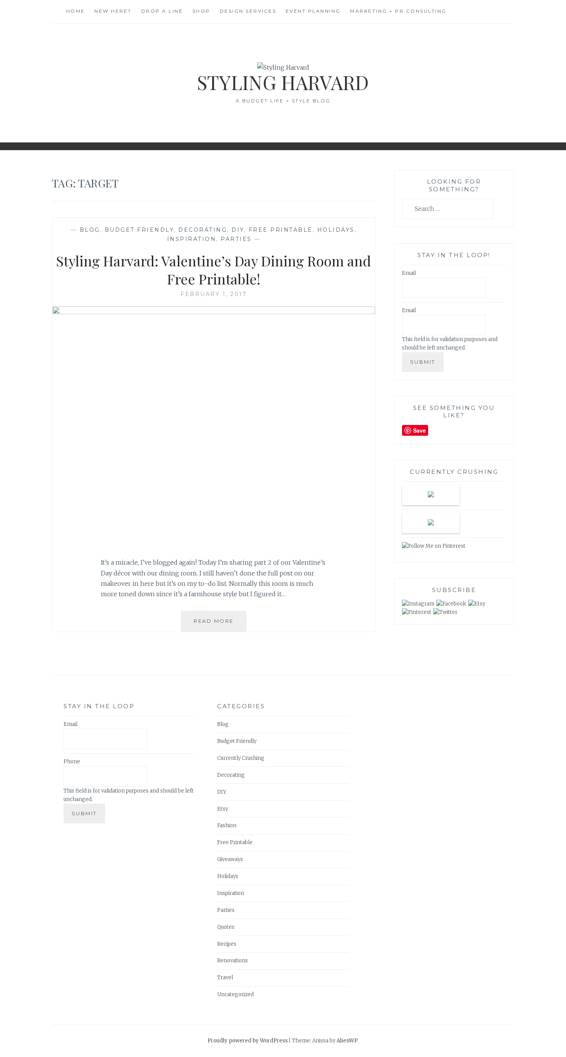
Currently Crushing (241, 758)
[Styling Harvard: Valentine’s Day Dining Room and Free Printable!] (213, 312)
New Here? (113, 11)
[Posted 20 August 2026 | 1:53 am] (431, 495)
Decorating (202, 229)
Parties (236, 239)
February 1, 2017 (214, 294)
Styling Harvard (283, 82)
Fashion (226, 825)
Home (75, 11)
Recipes (226, 944)
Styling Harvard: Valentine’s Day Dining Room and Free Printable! (213, 269)
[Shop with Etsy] (476, 603)
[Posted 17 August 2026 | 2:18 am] (431, 523)
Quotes (225, 927)
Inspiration (191, 239)
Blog (90, 229)
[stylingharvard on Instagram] (418, 603)
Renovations (232, 960)
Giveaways (230, 859)
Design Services (248, 11)
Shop (201, 11)
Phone (72, 761)
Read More (216, 625)
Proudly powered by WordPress (248, 1040)
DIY (237, 229)
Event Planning (313, 11)
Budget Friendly (139, 229)
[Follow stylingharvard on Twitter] (445, 612)
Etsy (222, 809)
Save (419, 430)
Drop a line (162, 11)
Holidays (336, 229)
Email (409, 273)
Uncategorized (235, 994)
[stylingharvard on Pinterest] (416, 612)
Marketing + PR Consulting (398, 11)
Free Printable (281, 229)
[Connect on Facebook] (451, 603)
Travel (225, 977)
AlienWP (347, 1040)
